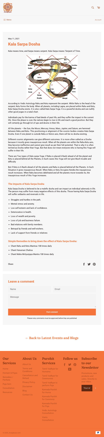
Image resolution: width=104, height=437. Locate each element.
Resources (7, 392)
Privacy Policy (28, 382)
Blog (24, 390)
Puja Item (7, 384)
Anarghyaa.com (15, 433)
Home (5, 369)
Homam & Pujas (10, 373)
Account (98, 20)
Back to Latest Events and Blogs (53, 338)
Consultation (8, 388)
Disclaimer (27, 386)
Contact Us (27, 395)
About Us (26, 364)
